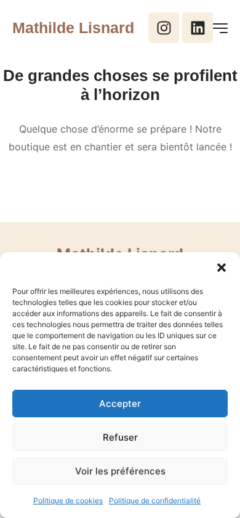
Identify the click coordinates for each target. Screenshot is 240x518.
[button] (221, 267)
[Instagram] (163, 27)
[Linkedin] (197, 27)
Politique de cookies (68, 500)
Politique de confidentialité (155, 500)
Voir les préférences (120, 471)
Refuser (120, 437)
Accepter (120, 403)
